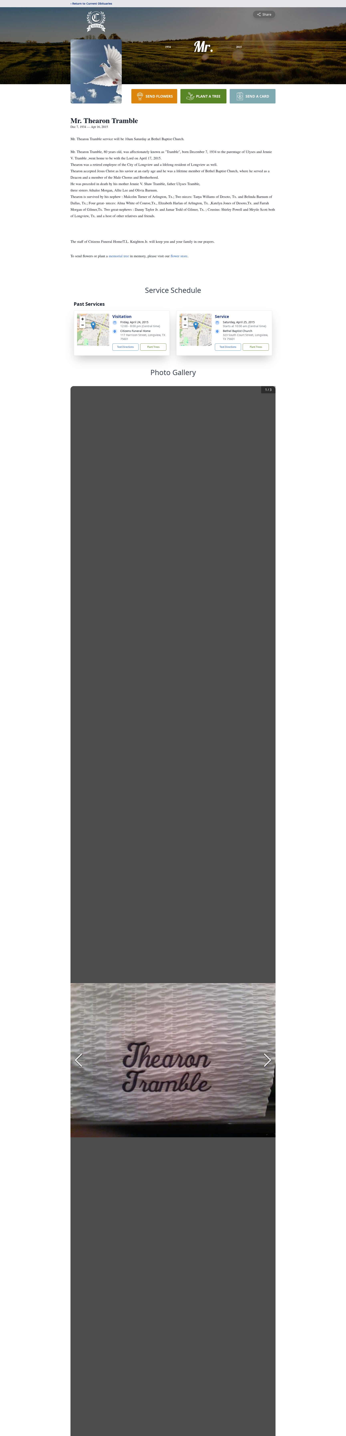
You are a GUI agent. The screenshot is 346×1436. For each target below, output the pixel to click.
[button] (93, 326)
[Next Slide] (268, 1060)
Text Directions (125, 347)
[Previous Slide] (78, 1060)
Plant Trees (153, 347)
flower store (179, 255)
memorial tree (119, 255)
